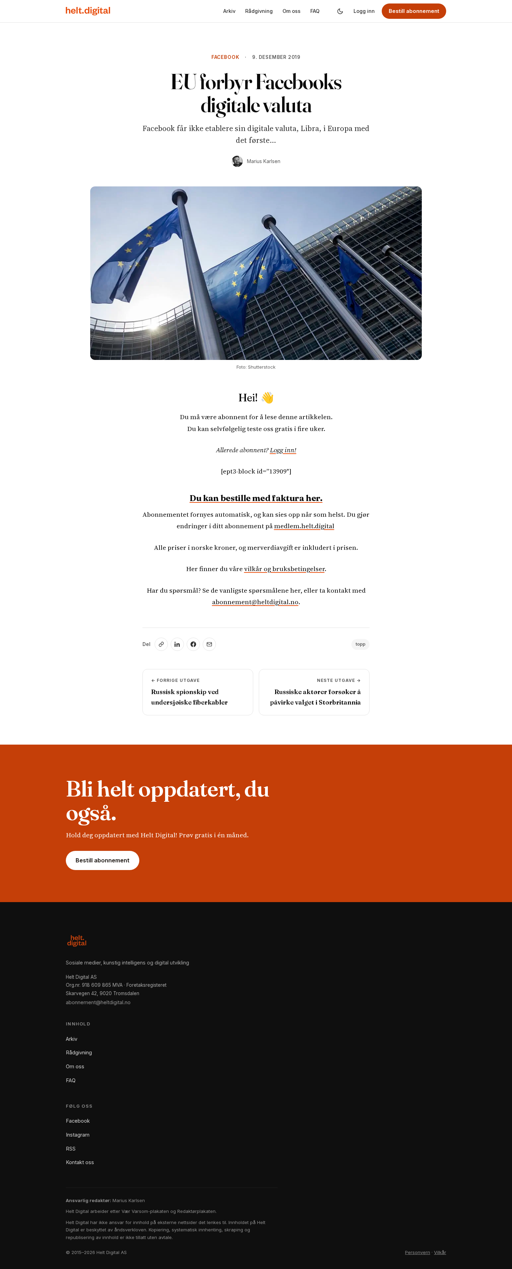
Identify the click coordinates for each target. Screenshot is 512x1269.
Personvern (417, 1252)
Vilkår (440, 1252)
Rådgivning (259, 11)
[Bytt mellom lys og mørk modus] (340, 11)
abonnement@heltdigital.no (255, 601)
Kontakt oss (80, 1162)
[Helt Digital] (88, 11)
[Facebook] (193, 644)
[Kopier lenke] (161, 644)
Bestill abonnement (414, 11)
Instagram (78, 1135)
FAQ (314, 11)
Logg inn (364, 11)
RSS (71, 1149)
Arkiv (229, 11)
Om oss (291, 11)
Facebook (225, 57)
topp (360, 644)
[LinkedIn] (177, 644)
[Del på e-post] (209, 644)
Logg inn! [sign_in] (283, 449)
